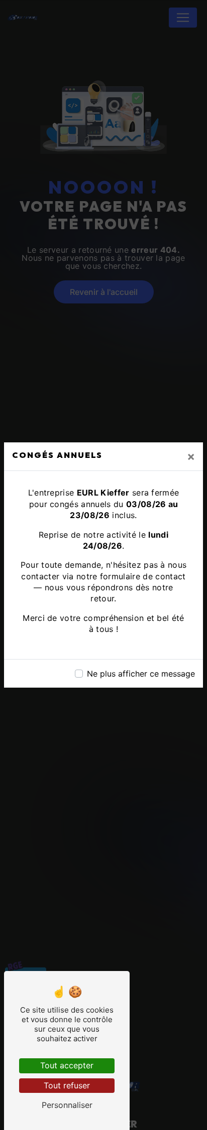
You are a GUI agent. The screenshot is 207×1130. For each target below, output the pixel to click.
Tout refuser (67, 1085)
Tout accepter (66, 1065)
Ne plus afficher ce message (141, 674)
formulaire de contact (143, 576)
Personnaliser (67, 1105)
